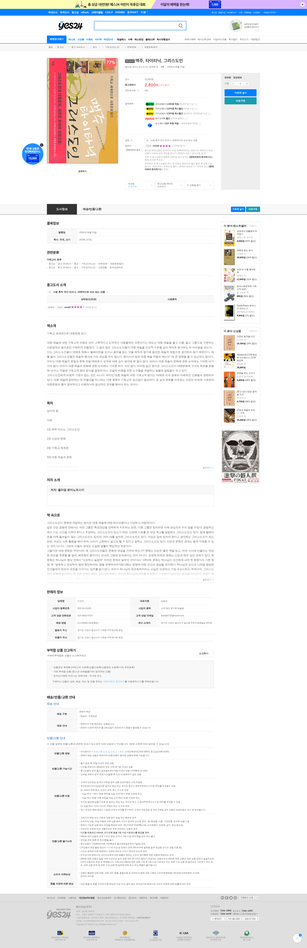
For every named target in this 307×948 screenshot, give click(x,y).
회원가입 (221, 12)
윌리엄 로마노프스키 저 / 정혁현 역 (142, 67)
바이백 (98, 39)
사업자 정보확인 (142, 918)
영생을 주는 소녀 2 (246, 373)
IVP (162, 67)
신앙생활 (102, 267)
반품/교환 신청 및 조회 (104, 751)
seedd (156, 146)
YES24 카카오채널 (222, 898)
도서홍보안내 (120, 898)
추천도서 (244, 39)
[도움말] (137, 90)
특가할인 (233, 39)
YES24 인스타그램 (235, 898)
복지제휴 (154, 898)
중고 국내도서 (78, 47)
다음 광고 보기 (258, 30)
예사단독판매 (204, 39)
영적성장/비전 (116, 267)
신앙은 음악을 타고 (246, 336)
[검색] (180, 25)
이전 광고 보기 (255, 30)
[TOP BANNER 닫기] (302, 4)
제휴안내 (143, 898)
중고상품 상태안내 (131, 140)
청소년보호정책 (104, 898)
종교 (95, 47)
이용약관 (72, 898)
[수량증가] (247, 83)
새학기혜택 (190, 39)
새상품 (131, 185)
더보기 (252, 226)
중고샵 (60, 47)
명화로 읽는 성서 (245, 250)
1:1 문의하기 (218, 919)
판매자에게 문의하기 (114, 681)
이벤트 (89, 39)
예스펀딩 (138, 39)
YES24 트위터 (231, 898)
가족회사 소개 (249, 898)
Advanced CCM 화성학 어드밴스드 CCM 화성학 (247, 358)
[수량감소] (232, 83)
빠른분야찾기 (57, 39)
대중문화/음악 (151, 47)
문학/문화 (131, 47)
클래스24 (150, 39)
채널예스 (121, 39)
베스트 (72, 39)
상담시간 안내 (251, 919)
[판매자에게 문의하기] (200, 157)
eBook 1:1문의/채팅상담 (244, 914)
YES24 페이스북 (226, 898)
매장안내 (108, 39)
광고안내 (132, 898)
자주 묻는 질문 (235, 919)
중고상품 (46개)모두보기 (164, 185)
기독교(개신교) (112, 47)
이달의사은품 (220, 39)
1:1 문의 (120, 751)
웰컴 (51, 47)
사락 (130, 39)
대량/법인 (255, 39)
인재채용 (61, 898)
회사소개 (51, 898)
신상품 (80, 39)
